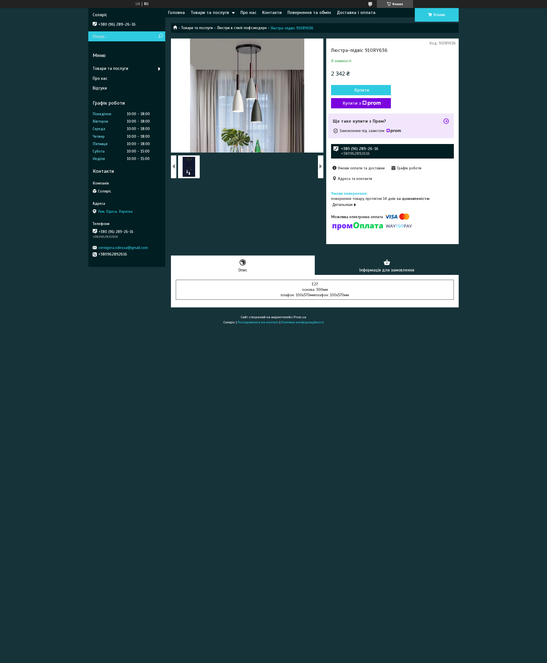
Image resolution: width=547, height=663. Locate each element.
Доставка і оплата (356, 12)
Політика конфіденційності (302, 322)
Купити (361, 90)
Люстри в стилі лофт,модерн (242, 27)
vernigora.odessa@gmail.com (123, 247)
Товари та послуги (210, 12)
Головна (176, 12)
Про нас (248, 12)
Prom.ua (300, 317)
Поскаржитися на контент (258, 322)
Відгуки (100, 88)
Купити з (352, 103)
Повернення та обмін (309, 12)
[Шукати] (160, 36)
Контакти (272, 12)
